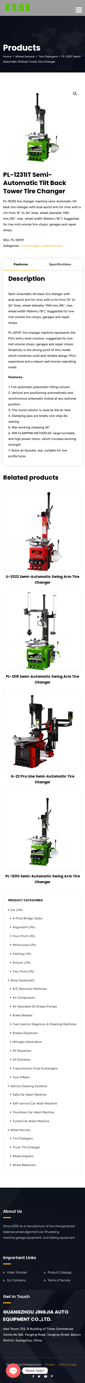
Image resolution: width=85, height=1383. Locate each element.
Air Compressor (24, 997)
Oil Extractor (22, 1059)
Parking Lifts (22, 954)
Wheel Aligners (23, 1156)
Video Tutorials (17, 1272)
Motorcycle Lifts (24, 945)
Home (7, 56)
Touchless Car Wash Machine (33, 1112)
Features (21, 264)
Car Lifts (16, 910)
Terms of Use (67, 1364)
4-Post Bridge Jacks (27, 918)
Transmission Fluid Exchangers (35, 1068)
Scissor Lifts (22, 962)
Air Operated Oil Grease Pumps (35, 1006)
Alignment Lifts (24, 927)
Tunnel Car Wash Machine (31, 1121)
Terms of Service (59, 1280)
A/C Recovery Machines (30, 989)
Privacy (50, 1364)
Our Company (16, 1280)
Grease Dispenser (25, 1033)
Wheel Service (25, 56)
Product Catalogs (59, 1272)
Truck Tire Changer (26, 1147)
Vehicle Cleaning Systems (28, 1086)
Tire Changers (48, 56)
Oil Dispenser (22, 1051)
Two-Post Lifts (23, 971)
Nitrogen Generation (27, 1042)
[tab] (21, 265)
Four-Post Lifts (24, 936)
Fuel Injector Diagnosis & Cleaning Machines (45, 1024)
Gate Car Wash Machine (29, 1094)
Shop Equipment (22, 980)
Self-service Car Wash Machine (35, 1103)
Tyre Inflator (21, 1077)
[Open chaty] (13, 1370)
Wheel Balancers (24, 1165)
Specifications (60, 264)
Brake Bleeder (23, 1015)
